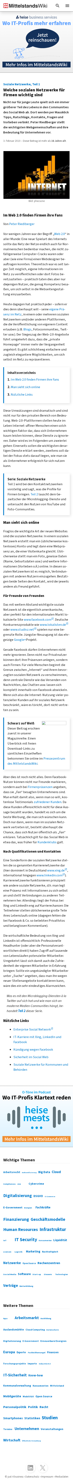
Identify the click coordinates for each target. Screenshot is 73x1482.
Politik (33, 1407)
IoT (4, 1240)
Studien (50, 1417)
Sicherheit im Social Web (30, 1057)
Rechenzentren (49, 1263)
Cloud (56, 1172)
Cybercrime (36, 1184)
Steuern (48, 1274)
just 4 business (15, 1477)
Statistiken (32, 1418)
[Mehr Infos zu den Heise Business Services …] (36, 42)
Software (24, 1274)
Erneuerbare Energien (53, 1341)
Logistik (19, 1251)
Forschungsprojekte (14, 1363)
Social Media (9, 1274)
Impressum (47, 1477)
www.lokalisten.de (53, 624)
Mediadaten (61, 1477)
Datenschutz (52, 1330)
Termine (7, 1429)
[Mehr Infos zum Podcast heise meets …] (36, 1116)
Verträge (10, 1285)
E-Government (13, 1208)
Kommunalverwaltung (17, 1386)
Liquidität (60, 1240)
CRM (19, 1184)
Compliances (9, 1184)
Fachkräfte (42, 1207)
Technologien (61, 1274)
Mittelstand (57, 1386)
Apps (5, 1318)
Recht (44, 1407)
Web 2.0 (59, 234)
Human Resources (20, 1230)
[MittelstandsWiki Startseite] (23, 5)
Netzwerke (12, 1262)
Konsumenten (45, 1240)
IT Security (26, 1239)
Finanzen (53, 1352)
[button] (57, 5)
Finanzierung (16, 1219)
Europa (9, 1352)
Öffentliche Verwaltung (31, 1441)
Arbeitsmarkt (27, 1318)
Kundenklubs (47, 842)
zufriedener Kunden (47, 802)
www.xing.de (56, 870)
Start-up (36, 1274)
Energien (28, 1208)
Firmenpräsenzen (40, 787)
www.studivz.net (22, 629)
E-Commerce (50, 1196)
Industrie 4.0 (44, 1364)
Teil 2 (34, 494)
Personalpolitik (14, 1407)
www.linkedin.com (49, 875)
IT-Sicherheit (15, 1375)
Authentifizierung (29, 1172)
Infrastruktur (53, 1229)
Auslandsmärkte (13, 1330)
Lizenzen (7, 1252)
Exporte (21, 1352)
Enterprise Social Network (32, 1029)
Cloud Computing (35, 1330)
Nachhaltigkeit (50, 1251)
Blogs (27, 329)
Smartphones (13, 1418)
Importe (32, 1363)
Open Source (29, 1263)
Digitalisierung (17, 1196)
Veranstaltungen (52, 1429)
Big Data (44, 1172)
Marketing (33, 1251)
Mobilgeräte (12, 1396)
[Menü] (67, 5)
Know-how (35, 1375)
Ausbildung (46, 1318)
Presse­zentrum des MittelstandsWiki (36, 761)
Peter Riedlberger (21, 224)
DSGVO (38, 1196)
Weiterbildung (26, 1286)
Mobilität (28, 1396)
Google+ (20, 639)
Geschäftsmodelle (48, 1219)
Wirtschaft (11, 1440)
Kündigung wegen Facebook (33, 1049)
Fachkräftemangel (36, 1352)
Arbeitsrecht (11, 1172)
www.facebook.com (37, 619)
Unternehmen (27, 1429)
